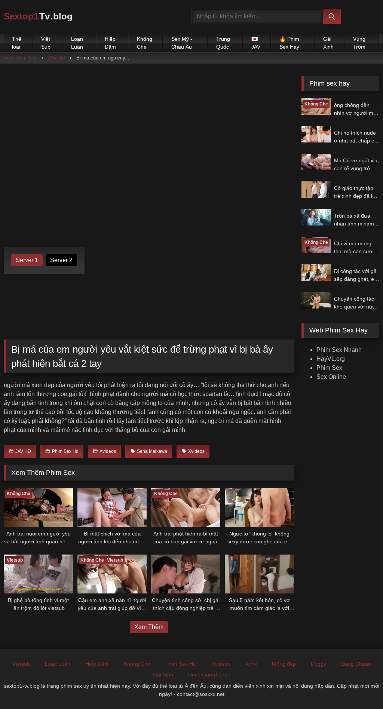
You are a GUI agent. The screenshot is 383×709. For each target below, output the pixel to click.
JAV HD (56, 58)
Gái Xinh (328, 43)
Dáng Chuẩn (356, 664)
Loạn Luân (77, 43)
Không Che (144, 43)
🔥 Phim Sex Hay (289, 43)
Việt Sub (45, 43)
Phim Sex (329, 368)
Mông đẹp (284, 664)
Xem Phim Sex (20, 58)
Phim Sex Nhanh (339, 350)
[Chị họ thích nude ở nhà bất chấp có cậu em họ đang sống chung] (316, 134)
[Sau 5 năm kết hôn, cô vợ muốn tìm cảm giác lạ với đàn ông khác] (259, 574)
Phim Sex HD (181, 664)
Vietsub (21, 664)
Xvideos (221, 664)
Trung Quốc (223, 43)
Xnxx (251, 664)
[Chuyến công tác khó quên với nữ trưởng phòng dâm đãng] (316, 300)
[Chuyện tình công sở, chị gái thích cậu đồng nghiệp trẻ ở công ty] (185, 574)
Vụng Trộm (359, 43)
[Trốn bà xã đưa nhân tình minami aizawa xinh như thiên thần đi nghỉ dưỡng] (316, 217)
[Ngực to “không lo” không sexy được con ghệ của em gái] (259, 507)
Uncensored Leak (209, 675)
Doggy (318, 664)
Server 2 (61, 260)
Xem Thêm (148, 627)
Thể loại (16, 43)
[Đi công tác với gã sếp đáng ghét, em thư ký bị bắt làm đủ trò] (316, 272)
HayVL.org (330, 359)
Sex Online (331, 377)
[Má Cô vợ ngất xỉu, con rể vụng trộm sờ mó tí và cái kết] (316, 162)
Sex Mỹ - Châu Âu (181, 43)
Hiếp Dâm (110, 43)
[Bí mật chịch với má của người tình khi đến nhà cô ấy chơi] (112, 507)
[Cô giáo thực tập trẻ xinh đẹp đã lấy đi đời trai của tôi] (316, 189)
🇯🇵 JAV (255, 43)
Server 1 (27, 260)
